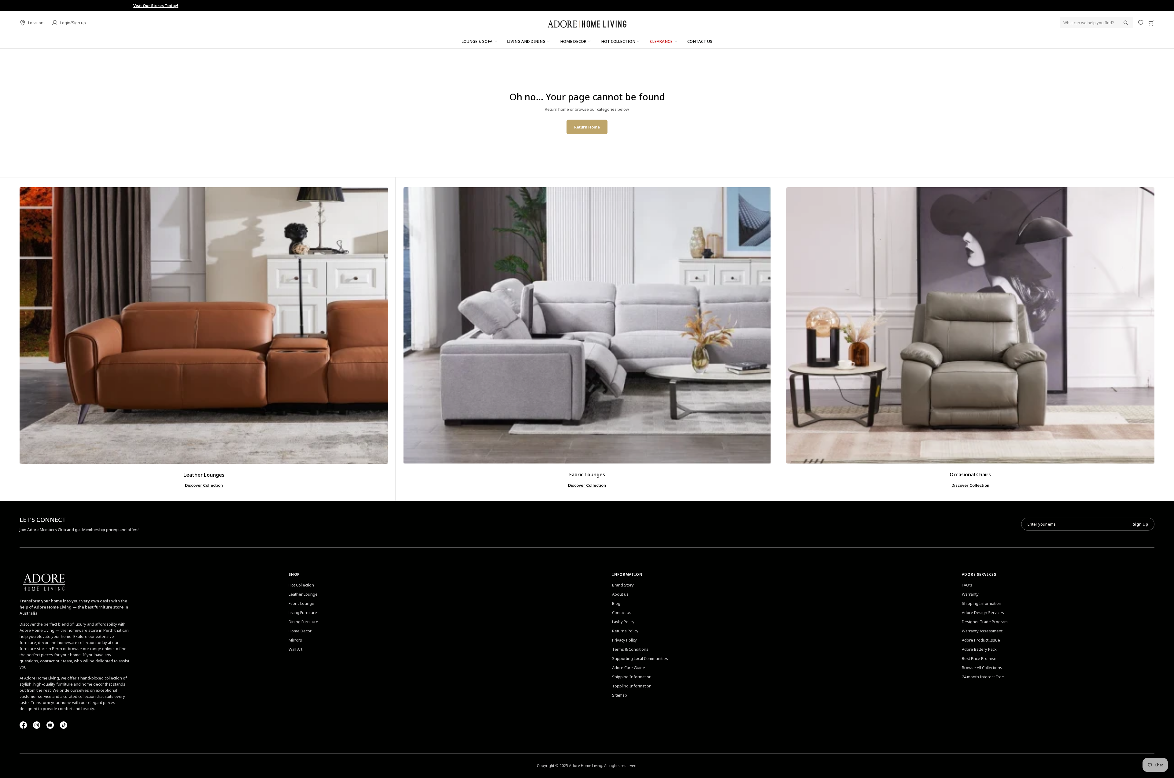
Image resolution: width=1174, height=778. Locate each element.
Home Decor (300, 631)
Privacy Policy (624, 640)
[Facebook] (23, 725)
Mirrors (295, 640)
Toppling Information (632, 686)
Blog (616, 603)
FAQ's (967, 585)
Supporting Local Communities (640, 658)
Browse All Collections (982, 667)
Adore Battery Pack (979, 649)
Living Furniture (303, 612)
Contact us (621, 612)
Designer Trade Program (985, 621)
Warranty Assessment (982, 631)
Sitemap (619, 695)
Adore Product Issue (981, 640)
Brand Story (623, 585)
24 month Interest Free (983, 676)
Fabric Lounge (301, 603)
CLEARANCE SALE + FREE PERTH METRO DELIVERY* (587, 5)
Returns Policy (625, 631)
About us (620, 594)
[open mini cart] (1151, 23)
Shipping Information (632, 676)
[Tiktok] (63, 725)
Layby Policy (623, 621)
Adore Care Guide (628, 667)
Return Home (587, 127)
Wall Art (295, 649)
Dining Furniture (303, 621)
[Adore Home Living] (587, 22)
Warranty (970, 594)
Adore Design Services (983, 612)
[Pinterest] (50, 725)
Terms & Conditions (630, 649)
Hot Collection (301, 585)
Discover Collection (204, 485)
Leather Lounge (303, 594)
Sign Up (1140, 524)
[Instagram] (36, 725)
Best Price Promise (979, 658)
